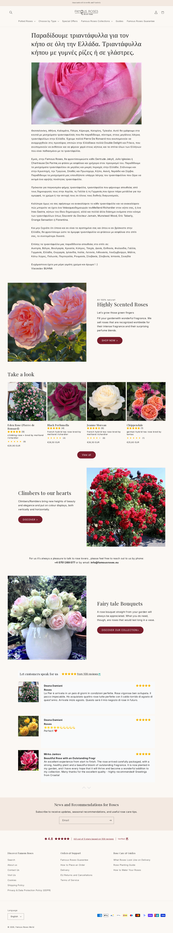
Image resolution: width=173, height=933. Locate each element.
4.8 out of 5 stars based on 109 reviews (94, 839)
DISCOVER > (30, 519)
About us (12, 865)
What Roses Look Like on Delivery (131, 860)
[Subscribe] (110, 820)
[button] (11, 12)
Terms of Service (70, 880)
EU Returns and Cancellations (76, 875)
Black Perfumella (58, 425)
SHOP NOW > (110, 340)
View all (86, 455)
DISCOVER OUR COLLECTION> (120, 630)
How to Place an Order (73, 865)
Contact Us (13, 870)
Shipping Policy (16, 885)
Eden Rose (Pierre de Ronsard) (21, 426)
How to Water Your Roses (127, 870)
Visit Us (12, 875)
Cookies (12, 880)
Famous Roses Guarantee (74, 860)
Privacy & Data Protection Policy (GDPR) (29, 890)
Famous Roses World (25, 927)
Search (11, 860)
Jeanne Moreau (96, 425)
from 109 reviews (87, 673)
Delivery (65, 870)
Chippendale (135, 425)
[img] (69, 674)
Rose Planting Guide (124, 865)
